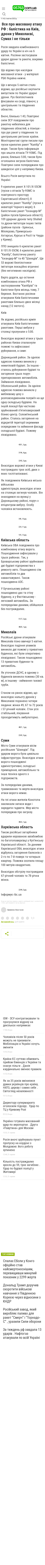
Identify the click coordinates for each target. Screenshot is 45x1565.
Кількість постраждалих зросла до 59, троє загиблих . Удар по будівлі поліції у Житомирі (21, 1167)
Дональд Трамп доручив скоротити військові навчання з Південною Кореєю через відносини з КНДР (22, 1293)
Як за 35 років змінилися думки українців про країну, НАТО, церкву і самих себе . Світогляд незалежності (20, 1086)
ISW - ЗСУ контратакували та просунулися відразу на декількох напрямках (21, 1022)
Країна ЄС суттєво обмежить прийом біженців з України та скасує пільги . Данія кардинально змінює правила (22, 1064)
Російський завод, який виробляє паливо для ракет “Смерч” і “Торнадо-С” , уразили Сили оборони (22, 1315)
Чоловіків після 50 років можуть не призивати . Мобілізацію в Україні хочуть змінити (21, 1042)
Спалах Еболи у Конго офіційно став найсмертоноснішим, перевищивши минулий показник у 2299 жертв (20, 1269)
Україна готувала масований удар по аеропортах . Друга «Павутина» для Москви (21, 1124)
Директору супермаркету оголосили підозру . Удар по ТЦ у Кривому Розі (21, 1106)
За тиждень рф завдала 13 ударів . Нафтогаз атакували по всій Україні (22, 1333)
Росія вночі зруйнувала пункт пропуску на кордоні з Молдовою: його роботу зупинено (22, 1145)
